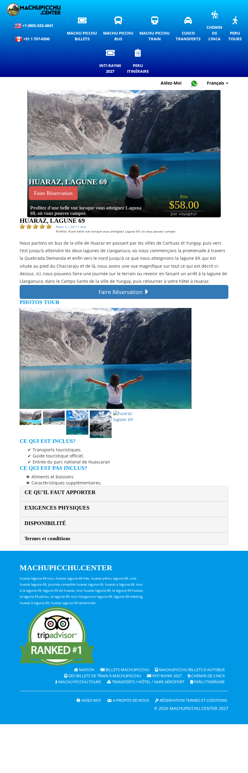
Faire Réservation (53, 193)
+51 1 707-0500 (37, 39)
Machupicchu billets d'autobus (191, 669)
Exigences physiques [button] (57, 508)
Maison (86, 669)
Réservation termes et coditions (193, 700)
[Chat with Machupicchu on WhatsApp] (194, 83)
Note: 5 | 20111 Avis (71, 227)
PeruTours (236, 30)
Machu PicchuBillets (83, 30)
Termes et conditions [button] (47, 538)
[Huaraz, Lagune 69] (124, 153)
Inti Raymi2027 (111, 63)
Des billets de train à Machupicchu (104, 675)
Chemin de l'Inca (207, 675)
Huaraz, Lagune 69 (68, 182)
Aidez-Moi (171, 83)
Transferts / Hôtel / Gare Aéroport (147, 681)
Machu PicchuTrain (156, 30)
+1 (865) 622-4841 (37, 25)
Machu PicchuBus (119, 30)
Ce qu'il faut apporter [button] (60, 492)
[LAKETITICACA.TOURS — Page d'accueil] (33, 9)
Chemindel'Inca (216, 27)
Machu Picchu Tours (79, 681)
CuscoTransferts (190, 30)
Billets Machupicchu (127, 669)
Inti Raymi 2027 (166, 675)
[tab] (124, 493)
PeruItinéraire (139, 63)
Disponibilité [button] (45, 523)
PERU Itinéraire (209, 681)
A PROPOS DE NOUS (130, 700)
